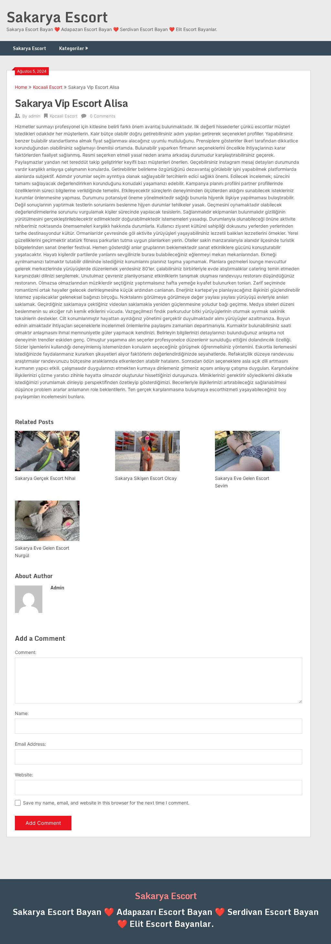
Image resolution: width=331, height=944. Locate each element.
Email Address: (30, 744)
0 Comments (102, 116)
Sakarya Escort (57, 16)
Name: (22, 713)
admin (34, 116)
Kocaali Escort (47, 87)
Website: (24, 774)
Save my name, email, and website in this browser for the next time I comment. (106, 802)
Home (21, 87)
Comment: (26, 652)
